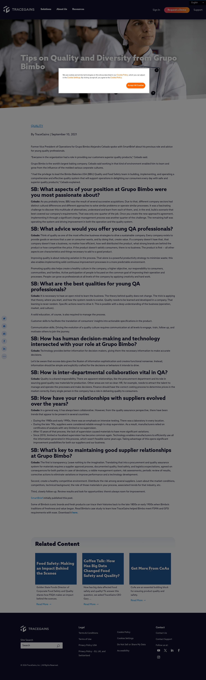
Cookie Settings (73, 78)
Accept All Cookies (136, 85)
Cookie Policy (122, 75)
